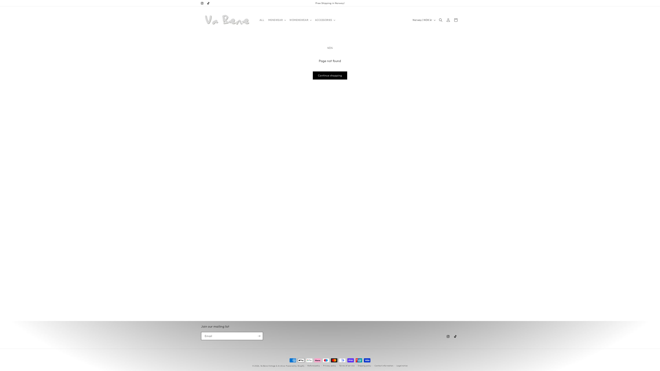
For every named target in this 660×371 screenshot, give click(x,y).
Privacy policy (329, 365)
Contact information (384, 365)
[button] (276, 20)
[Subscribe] (259, 336)
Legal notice (402, 365)
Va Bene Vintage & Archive (272, 366)
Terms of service (347, 365)
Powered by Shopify (295, 366)
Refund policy (313, 365)
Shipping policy (364, 365)
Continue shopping (330, 75)
